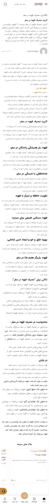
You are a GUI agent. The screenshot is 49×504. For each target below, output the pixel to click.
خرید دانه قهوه (40, 92)
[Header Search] (5, 4)
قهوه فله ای (41, 88)
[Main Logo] (36, 4)
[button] (45, 466)
